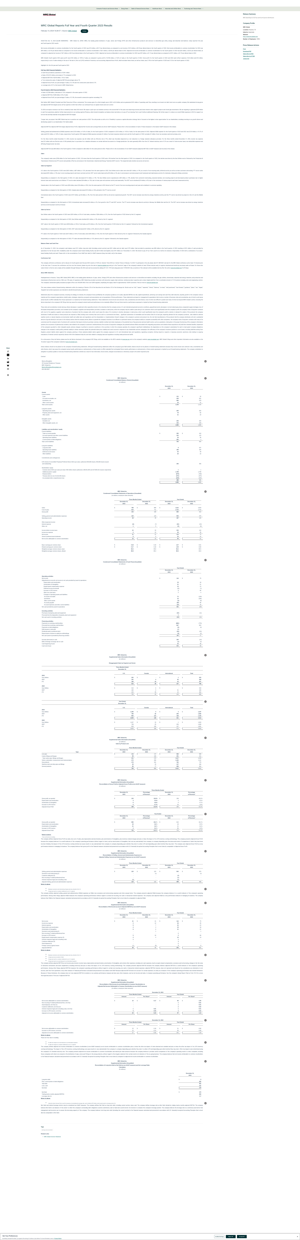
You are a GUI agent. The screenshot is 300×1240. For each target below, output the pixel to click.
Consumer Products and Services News (107, 8)
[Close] (297, 1236)
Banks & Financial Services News (140, 8)
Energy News (124, 8)
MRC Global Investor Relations (52, 1136)
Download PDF (247, 51)
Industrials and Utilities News (173, 8)
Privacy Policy (57, 1238)
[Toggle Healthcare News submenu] (163, 8)
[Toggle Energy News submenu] (130, 8)
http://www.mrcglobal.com (250, 36)
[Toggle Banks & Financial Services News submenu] (151, 8)
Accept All (241, 1236)
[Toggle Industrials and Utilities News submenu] (182, 8)
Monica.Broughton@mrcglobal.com (51, 367)
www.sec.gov (126, 339)
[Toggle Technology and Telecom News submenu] (203, 8)
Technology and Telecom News (192, 8)
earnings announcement (47, 1130)
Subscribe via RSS (248, 54)
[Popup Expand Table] (205, 361)
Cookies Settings (219, 1236)
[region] (150, 1236)
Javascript (246, 58)
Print (244, 49)
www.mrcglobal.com (103, 265)
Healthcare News (157, 8)
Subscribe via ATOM (249, 56)
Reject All (230, 1236)
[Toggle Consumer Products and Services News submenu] (119, 8)
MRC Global (72, 31)
